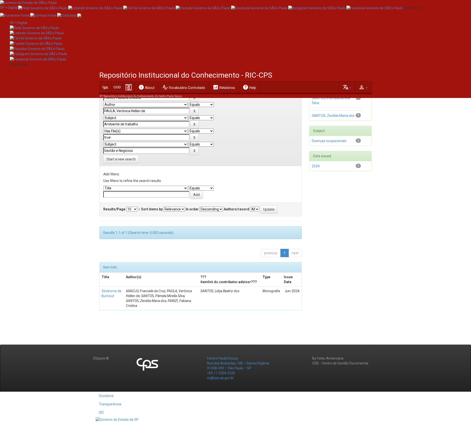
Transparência (110, 404)
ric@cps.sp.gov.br (220, 378)
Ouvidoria (106, 396)
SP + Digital (8, 8)
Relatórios (224, 87)
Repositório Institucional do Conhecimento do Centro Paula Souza (143, 96)
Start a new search (121, 159)
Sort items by (152, 209)
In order (192, 209)
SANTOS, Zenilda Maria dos (333, 116)
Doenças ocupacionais (329, 141)
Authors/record (236, 209)
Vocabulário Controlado (183, 87)
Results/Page (114, 209)
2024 (316, 166)
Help (249, 87)
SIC (101, 412)
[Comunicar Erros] (79, 15)
